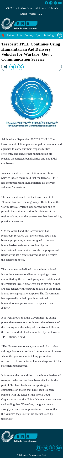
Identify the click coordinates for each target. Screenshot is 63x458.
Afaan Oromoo (27, 8)
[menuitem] (10, 35)
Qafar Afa (53, 8)
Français (32, 14)
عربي (40, 14)
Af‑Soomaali (41, 8)
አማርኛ (8, 8)
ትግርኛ (16, 8)
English (23, 14)
